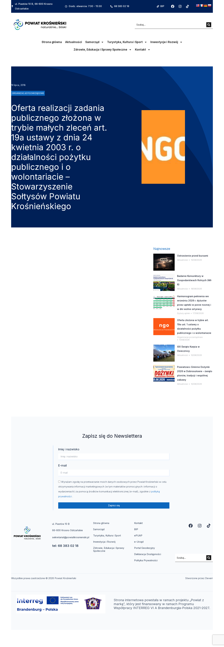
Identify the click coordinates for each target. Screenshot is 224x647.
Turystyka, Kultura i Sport (125, 42)
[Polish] (209, 5)
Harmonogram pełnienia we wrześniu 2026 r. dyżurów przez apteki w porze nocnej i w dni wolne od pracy (194, 302)
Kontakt (140, 49)
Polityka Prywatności (146, 560)
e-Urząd (138, 541)
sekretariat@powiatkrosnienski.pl (70, 537)
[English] (198, 5)
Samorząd (92, 42)
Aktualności (73, 42)
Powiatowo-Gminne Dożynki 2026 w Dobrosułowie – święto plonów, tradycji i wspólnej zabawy (194, 373)
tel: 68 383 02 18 (65, 546)
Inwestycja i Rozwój (104, 541)
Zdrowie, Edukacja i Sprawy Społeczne (100, 49)
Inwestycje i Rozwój (164, 42)
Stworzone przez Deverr (199, 578)
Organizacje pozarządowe (190, 337)
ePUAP (138, 535)
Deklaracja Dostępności (147, 554)
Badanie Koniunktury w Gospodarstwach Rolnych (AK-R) (194, 280)
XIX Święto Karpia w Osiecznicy (188, 348)
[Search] (208, 24)
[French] (202, 5)
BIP (136, 529)
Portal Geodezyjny (144, 547)
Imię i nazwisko (68, 449)
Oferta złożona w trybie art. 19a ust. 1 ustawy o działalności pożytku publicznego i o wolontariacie (194, 326)
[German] (205, 5)
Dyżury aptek (183, 313)
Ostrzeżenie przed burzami (192, 255)
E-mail (62, 465)
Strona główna (52, 42)
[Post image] (164, 262)
